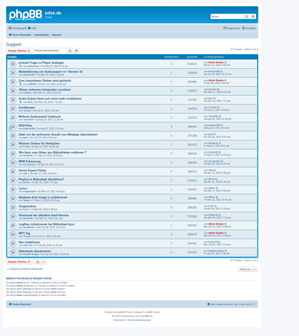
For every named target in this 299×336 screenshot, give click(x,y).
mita (25, 173)
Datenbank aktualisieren (35, 251)
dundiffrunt (28, 227)
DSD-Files (25, 125)
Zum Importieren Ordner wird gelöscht (45, 80)
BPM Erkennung (30, 161)
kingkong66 (29, 191)
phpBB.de (147, 316)
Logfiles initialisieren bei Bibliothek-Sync (47, 224)
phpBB (120, 312)
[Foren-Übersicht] (26, 14)
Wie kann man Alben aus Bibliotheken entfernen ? (52, 152)
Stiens (211, 188)
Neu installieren (29, 242)
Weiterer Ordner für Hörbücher (39, 143)
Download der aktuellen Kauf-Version (44, 215)
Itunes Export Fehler (32, 170)
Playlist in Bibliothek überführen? (41, 179)
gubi (25, 137)
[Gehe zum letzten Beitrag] (225, 62)
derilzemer (33, 66)
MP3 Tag (24, 233)
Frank (26, 146)
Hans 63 (27, 245)
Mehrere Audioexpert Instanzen (40, 116)
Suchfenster (27, 107)
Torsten (27, 110)
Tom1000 (28, 119)
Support (13, 44)
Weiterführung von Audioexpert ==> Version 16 (50, 71)
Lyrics (23, 188)
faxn (30, 102)
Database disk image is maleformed (43, 197)
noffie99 (32, 84)
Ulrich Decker (216, 62)
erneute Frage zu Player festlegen (41, 62)
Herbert (27, 92)
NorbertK (213, 143)
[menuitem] (32, 28)
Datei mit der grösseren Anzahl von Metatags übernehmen (58, 134)
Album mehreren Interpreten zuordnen (45, 89)
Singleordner (27, 206)
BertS (26, 182)
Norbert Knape (31, 254)
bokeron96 (29, 74)
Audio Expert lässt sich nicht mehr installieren (50, 98)
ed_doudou (29, 164)
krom (26, 209)
